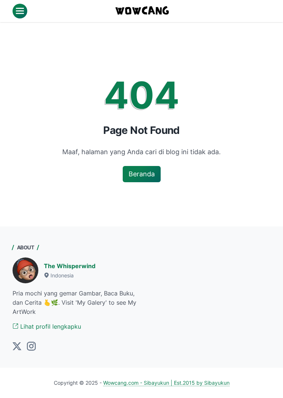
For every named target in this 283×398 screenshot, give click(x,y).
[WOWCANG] (143, 11)
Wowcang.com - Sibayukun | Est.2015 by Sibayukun (166, 383)
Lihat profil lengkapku (49, 326)
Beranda (142, 174)
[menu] (20, 11)
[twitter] (17, 347)
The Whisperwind (69, 266)
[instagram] (31, 347)
